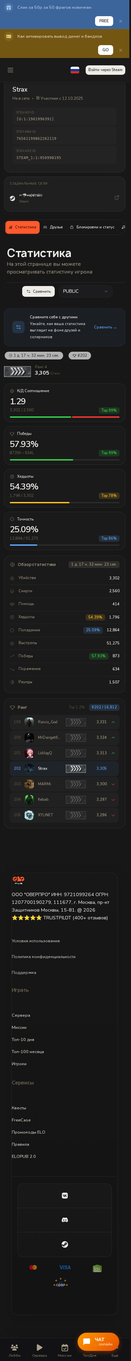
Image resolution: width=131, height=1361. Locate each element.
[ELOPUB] (18, 880)
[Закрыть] (120, 21)
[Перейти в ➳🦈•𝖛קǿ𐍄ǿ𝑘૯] (117, 198)
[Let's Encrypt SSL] (96, 1267)
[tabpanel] (64, 537)
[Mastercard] (33, 1267)
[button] (75, 70)
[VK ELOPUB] (65, 1196)
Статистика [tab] (25, 227)
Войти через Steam (105, 69)
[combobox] (86, 291)
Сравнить (42, 291)
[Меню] (10, 70)
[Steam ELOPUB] (65, 1244)
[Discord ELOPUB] (65, 1220)
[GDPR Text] (65, 1282)
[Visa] (65, 1267)
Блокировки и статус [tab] (96, 227)
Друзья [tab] (56, 227)
